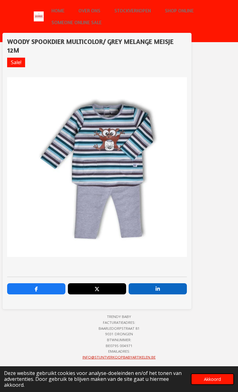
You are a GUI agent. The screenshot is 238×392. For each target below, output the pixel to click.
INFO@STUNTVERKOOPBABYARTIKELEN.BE (119, 357)
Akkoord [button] (212, 379)
